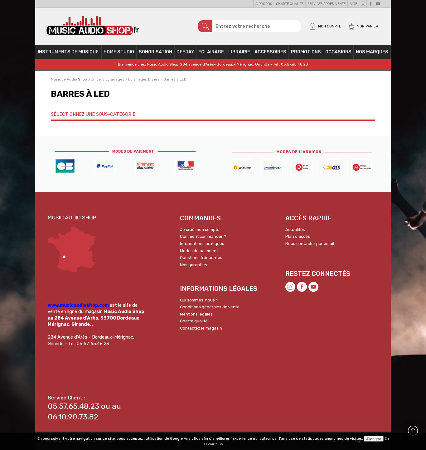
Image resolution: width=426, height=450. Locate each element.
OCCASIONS (338, 52)
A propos (263, 4)
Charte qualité (289, 4)
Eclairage (211, 52)
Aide (353, 4)
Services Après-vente (326, 4)
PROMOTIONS (306, 52)
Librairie (239, 52)
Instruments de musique (68, 52)
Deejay (185, 52)
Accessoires (270, 52)
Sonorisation (155, 52)
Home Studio (119, 52)
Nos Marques (372, 52)
